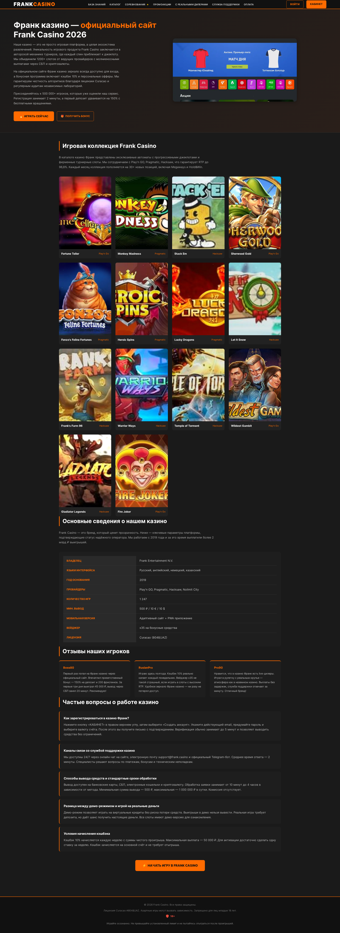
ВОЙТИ (295, 4)
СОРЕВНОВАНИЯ (137, 4)
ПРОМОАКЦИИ (162, 4)
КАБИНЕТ (316, 3)
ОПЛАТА (249, 4)
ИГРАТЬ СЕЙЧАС (33, 116)
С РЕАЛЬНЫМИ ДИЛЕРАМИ (191, 4)
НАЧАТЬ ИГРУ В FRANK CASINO (170, 865)
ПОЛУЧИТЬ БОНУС (75, 116)
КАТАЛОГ (115, 4)
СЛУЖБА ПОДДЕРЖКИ (226, 4)
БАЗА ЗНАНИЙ (97, 4)
